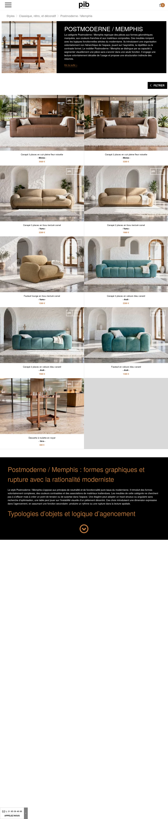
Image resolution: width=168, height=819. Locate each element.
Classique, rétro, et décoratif (37, 16)
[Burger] (8, 5)
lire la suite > (70, 65)
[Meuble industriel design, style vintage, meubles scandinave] (84, 4)
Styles (11, 16)
